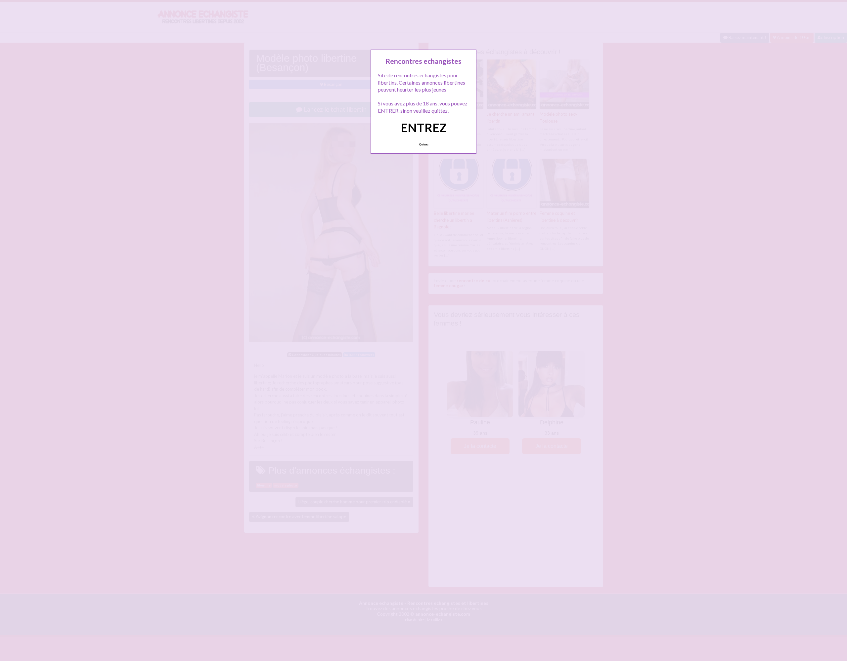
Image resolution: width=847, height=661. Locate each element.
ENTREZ (424, 127)
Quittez (423, 144)
